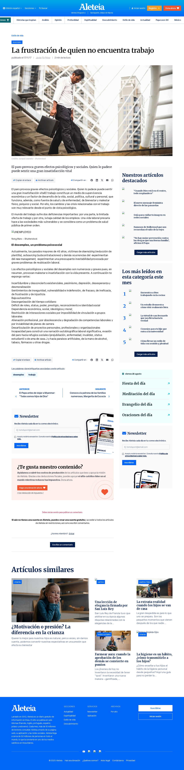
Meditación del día (138, 394)
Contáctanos (118, 760)
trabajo (32, 374)
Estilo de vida (129, 20)
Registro (153, 8)
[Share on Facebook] (92, 180)
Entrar (71, 533)
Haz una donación (72, 760)
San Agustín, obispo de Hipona (101, 13)
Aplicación (91, 715)
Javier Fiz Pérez (43, 57)
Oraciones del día (137, 415)
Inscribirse (21, 445)
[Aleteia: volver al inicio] (92, 6)
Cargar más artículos (146, 252)
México (177, 20)
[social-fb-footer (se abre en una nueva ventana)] (89, 751)
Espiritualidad (91, 20)
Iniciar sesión (139, 8)
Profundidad (73, 20)
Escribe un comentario (62, 544)
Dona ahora (170, 8)
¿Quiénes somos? (90, 760)
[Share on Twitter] (102, 180)
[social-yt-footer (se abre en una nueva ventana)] (84, 751)
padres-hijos (145, 582)
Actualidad (145, 20)
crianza (17, 582)
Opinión (58, 20)
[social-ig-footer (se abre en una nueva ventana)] (100, 751)
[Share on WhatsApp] (112, 180)
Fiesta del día (133, 383)
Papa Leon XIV (162, 20)
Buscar (44, 8)
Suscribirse (155, 708)
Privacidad (130, 760)
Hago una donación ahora (30, 487)
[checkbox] (15, 437)
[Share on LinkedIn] (97, 180)
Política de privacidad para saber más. (146, 454)
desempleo (18, 374)
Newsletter (92, 711)
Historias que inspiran (26, 20)
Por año (114, 711)
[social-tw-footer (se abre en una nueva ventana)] (94, 751)
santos (101, 582)
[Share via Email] (107, 180)
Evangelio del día (137, 404)
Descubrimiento (109, 20)
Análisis (45, 20)
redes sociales (104, 634)
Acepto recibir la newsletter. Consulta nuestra (47, 437)
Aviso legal (105, 760)
